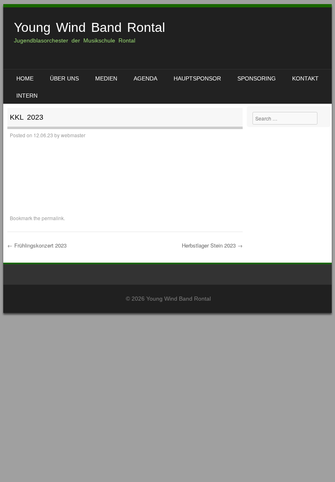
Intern (27, 95)
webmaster (73, 135)
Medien (106, 78)
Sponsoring (256, 78)
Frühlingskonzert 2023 (37, 245)
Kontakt (305, 78)
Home (25, 78)
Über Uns (64, 78)
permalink (53, 217)
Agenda (145, 78)
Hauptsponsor (197, 78)
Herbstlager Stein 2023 (212, 245)
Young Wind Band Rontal (89, 27)
